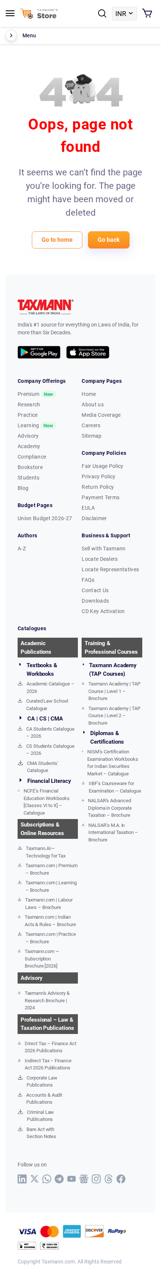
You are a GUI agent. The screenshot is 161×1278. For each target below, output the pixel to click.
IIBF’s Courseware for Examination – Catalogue (115, 787)
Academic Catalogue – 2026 (51, 687)
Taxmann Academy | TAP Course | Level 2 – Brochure (114, 716)
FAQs (88, 580)
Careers (91, 425)
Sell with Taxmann (103, 548)
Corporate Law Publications (42, 1081)
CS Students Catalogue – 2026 (50, 749)
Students (29, 478)
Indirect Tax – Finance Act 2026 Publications (48, 1064)
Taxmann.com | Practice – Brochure (50, 937)
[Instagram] (96, 1179)
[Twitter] (34, 1178)
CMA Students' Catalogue (42, 767)
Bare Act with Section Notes (41, 1133)
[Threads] (108, 1179)
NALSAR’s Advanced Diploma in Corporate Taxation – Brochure (110, 808)
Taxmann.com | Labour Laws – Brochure (49, 903)
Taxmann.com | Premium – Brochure (51, 869)
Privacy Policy (98, 476)
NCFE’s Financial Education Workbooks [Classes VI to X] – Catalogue (47, 802)
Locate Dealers (100, 559)
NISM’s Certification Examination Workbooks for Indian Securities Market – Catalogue (112, 763)
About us (93, 404)
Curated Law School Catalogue (47, 704)
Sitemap (91, 436)
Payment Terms (100, 497)
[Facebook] (121, 1179)
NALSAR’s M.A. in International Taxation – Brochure (113, 832)
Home (89, 394)
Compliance (32, 457)
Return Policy (98, 487)
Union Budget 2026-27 (45, 518)
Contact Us (95, 590)
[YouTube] (71, 1179)
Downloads (95, 601)
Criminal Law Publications (40, 1115)
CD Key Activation (103, 611)
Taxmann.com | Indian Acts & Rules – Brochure (50, 920)
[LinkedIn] (22, 1179)
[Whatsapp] (47, 1179)
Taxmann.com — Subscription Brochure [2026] (42, 959)
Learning (35, 425)
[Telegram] (59, 1179)
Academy (29, 446)
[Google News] (84, 1179)
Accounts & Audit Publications (44, 1098)
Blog (23, 488)
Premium (35, 394)
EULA (88, 508)
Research (29, 404)
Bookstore (30, 467)
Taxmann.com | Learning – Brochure (51, 886)
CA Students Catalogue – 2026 (50, 732)
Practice (28, 415)
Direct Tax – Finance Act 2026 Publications (50, 1047)
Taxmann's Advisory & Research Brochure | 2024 (47, 1000)
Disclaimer (94, 518)
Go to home (57, 239)
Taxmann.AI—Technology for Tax (46, 852)
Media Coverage (101, 415)
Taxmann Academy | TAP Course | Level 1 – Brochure (114, 691)
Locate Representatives (110, 569)
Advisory (28, 436)
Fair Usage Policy (102, 466)
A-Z (22, 548)
